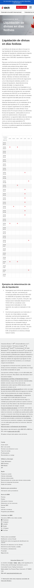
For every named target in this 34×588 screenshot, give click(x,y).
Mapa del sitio (4, 553)
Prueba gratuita (5, 453)
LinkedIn (5, 524)
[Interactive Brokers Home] (6, 7)
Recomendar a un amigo (7, 455)
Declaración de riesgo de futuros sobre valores (17, 416)
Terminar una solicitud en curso (9, 449)
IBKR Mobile (4, 465)
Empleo (3, 499)
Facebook (5, 520)
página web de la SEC (14, 431)
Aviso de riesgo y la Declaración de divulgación (14, 426)
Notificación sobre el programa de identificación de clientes (15, 541)
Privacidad (4, 551)
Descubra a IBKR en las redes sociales (11, 518)
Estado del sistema (6, 484)
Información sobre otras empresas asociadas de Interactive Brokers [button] (15, 580)
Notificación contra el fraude (8, 539)
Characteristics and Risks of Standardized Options (14, 379)
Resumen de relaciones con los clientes (12, 544)
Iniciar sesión (4, 444)
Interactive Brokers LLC (17, 560)
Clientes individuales (6, 476)
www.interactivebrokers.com (14, 573)
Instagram (5, 522)
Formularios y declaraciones (8, 549)
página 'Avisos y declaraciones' (13, 395)
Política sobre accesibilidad (8, 537)
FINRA (15, 563)
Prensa (3, 507)
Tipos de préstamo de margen (9, 408)
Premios (3, 497)
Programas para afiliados (7, 511)
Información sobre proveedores (9, 490)
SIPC (19, 563)
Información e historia (7, 501)
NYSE (11, 563)
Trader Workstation (6, 461)
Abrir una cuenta (21, 7)
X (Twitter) (5, 528)
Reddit (5, 526)
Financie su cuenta (6, 474)
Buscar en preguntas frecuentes (10, 482)
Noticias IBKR (4, 505)
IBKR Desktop (4, 463)
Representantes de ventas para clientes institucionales (16, 480)
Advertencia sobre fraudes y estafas (11, 546)
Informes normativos (6, 509)
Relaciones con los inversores (9, 503)
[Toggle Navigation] (30, 7)
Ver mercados (17, 2)
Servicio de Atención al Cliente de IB (11, 389)
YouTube (5, 530)
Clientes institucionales (7, 478)
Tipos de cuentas (5, 451)
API (2, 467)
